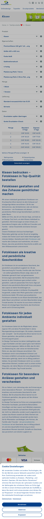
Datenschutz (7, 499)
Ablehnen (22, 510)
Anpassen (22, 515)
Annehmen (22, 505)
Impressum (17, 499)
